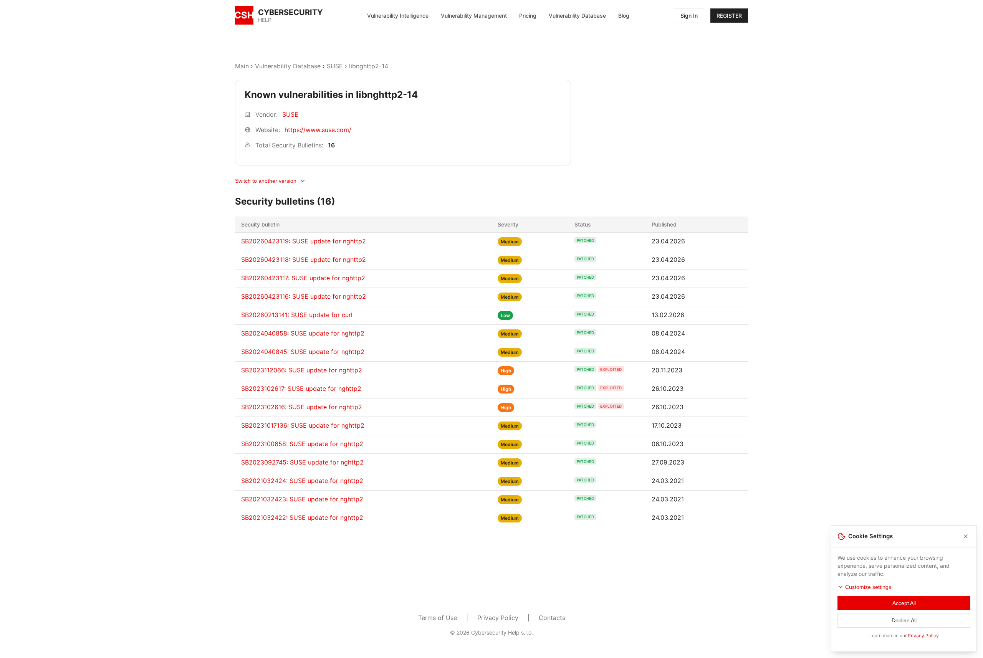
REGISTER (729, 15)
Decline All (904, 620)
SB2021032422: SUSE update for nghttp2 (302, 517)
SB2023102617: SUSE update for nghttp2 (301, 388)
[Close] (965, 536)
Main (242, 66)
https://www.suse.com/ (318, 130)
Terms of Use (437, 618)
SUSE (335, 66)
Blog (623, 15)
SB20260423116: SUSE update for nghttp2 (303, 296)
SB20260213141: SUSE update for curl (296, 315)
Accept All (904, 603)
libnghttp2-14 (368, 66)
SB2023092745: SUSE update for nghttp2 (302, 462)
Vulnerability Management (474, 15)
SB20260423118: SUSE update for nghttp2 (303, 259)
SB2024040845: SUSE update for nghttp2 (302, 351)
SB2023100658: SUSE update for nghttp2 (302, 444)
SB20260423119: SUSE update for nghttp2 (303, 241)
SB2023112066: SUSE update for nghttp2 (301, 370)
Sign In (689, 15)
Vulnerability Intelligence (398, 15)
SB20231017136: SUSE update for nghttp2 (302, 425)
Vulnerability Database (577, 15)
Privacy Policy (497, 618)
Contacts (552, 618)
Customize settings (868, 587)
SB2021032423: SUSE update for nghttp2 (302, 499)
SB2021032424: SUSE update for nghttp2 (302, 480)
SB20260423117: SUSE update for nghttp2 (303, 278)
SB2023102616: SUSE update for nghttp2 (301, 407)
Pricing (527, 15)
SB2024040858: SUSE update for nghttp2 (302, 333)
